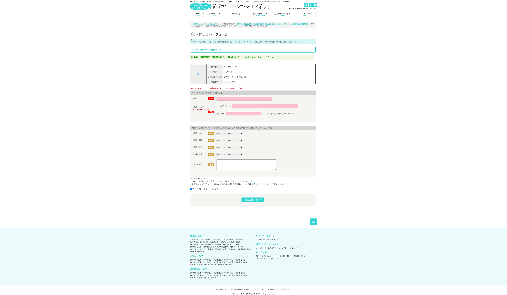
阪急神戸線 (194, 242)
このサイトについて (259, 289)
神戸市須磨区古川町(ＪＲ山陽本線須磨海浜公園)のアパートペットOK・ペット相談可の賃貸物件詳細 (273, 24)
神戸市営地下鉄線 (196, 244)
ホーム (197, 14)
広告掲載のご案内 (221, 289)
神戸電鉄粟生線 (222, 247)
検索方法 (293, 8)
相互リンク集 (260, 258)
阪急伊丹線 (214, 242)
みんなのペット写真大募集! (265, 248)
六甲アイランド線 (236, 247)
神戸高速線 (231, 249)
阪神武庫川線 (220, 249)
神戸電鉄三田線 (209, 247)
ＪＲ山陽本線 (205, 240)
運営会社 (271, 289)
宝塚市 (199, 265)
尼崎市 (192, 265)
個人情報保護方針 (283, 289)
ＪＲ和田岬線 (227, 240)
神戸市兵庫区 (228, 260)
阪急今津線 (225, 242)
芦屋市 (236, 262)
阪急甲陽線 (235, 242)
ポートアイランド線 (197, 249)
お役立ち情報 (305, 14)
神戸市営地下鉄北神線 (231, 244)
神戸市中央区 (195, 260)
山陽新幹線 (238, 240)
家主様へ (314, 8)
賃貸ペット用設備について (264, 256)
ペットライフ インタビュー (287, 248)
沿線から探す (214, 14)
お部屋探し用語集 (298, 256)
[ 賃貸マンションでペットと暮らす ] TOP (206, 24)
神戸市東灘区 (206, 260)
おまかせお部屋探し (282, 14)
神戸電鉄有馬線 (195, 247)
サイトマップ (272, 258)
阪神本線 (210, 249)
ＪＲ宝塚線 (216, 240)
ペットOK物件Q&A (283, 256)
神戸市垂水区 (206, 262)
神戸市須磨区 (195, 262)
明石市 (206, 265)
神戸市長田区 (240, 260)
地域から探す (237, 14)
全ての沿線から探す (197, 252)
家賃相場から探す (260, 14)
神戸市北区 (218, 262)
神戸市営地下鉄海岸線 (213, 244)
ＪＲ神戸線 (194, 240)
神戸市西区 (228, 262)
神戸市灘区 (218, 260)
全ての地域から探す (225, 265)
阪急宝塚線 (204, 242)
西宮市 (243, 262)
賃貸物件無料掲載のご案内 (239, 289)
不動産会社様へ (303, 8)
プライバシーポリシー (261, 184)
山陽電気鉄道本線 (243, 249)
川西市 (213, 265)
